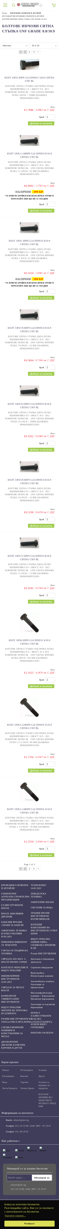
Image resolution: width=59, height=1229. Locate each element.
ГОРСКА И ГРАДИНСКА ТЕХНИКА (14, 952)
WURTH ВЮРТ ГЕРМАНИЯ (39, 1026)
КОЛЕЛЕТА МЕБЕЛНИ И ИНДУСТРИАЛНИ (14, 969)
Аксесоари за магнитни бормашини (43, 1006)
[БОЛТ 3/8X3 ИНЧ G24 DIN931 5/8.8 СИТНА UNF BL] (29, 71)
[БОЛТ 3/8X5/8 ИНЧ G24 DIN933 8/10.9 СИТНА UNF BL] (29, 474)
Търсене (24, 1082)
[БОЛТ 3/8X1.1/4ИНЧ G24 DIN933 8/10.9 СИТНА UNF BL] (29, 147)
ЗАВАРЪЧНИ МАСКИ (42, 902)
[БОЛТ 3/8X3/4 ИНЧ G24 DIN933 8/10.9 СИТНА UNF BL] (29, 398)
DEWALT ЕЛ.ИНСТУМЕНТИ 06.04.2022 (41, 1016)
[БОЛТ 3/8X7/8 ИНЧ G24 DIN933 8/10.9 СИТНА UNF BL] (29, 322)
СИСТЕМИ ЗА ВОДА (42, 907)
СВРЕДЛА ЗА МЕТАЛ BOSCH (12, 989)
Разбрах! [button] (29, 1223)
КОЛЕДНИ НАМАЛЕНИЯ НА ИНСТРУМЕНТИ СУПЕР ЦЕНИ (44, 929)
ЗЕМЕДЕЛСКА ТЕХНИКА (38, 895)
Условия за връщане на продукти (44, 1085)
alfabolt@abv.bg (21, 1120)
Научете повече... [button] (15, 1215)
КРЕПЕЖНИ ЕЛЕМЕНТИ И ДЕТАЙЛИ (14, 886)
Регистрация (26, 1070)
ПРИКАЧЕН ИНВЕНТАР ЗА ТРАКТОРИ (14, 943)
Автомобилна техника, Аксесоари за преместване (42, 984)
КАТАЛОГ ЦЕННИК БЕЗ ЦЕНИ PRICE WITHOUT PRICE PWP (47, 1100)
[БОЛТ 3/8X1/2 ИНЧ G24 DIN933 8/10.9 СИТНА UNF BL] (29, 550)
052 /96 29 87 (21, 1132)
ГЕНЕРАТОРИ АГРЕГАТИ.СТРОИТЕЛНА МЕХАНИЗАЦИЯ (15, 897)
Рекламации (8, 1076)
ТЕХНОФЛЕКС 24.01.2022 (39, 886)
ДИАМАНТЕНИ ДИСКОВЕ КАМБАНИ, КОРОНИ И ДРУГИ (13, 1045)
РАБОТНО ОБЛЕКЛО (42, 1033)
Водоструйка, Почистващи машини (42, 974)
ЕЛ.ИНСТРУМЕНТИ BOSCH (12, 906)
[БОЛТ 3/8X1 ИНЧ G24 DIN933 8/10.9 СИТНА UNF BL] (29, 234)
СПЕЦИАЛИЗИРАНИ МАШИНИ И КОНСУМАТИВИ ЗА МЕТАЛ (12, 1032)
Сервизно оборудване (42, 967)
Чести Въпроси (9, 1088)
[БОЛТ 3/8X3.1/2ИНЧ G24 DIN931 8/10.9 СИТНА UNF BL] (29, 718)
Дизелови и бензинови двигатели (42, 960)
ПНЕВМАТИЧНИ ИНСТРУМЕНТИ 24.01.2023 (10, 979)
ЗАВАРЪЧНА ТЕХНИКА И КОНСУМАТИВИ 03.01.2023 (14, 933)
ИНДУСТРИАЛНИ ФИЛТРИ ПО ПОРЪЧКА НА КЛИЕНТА (14, 1010)
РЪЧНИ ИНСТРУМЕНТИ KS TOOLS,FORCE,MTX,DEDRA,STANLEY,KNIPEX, (27, 1020)
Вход (4, 1082)
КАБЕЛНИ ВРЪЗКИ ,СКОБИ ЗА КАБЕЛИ (12, 923)
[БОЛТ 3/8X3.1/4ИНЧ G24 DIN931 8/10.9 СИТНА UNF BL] (29, 803)
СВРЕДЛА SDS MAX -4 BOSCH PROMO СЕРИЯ (14, 960)
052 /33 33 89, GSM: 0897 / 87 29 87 (33, 1126)
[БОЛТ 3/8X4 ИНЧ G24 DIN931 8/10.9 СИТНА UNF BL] (29, 634)
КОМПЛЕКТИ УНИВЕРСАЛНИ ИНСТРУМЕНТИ (10, 999)
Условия (43, 1070)
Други (42, 1076)
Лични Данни (27, 1088)
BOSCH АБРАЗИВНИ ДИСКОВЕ (12, 915)
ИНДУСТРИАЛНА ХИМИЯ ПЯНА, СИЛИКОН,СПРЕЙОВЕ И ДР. (43, 943)
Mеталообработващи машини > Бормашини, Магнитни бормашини (43, 996)
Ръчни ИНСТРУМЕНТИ (43, 953)
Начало (5, 1070)
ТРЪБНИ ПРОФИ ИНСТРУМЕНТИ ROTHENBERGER (40, 916)
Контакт (24, 1076)
